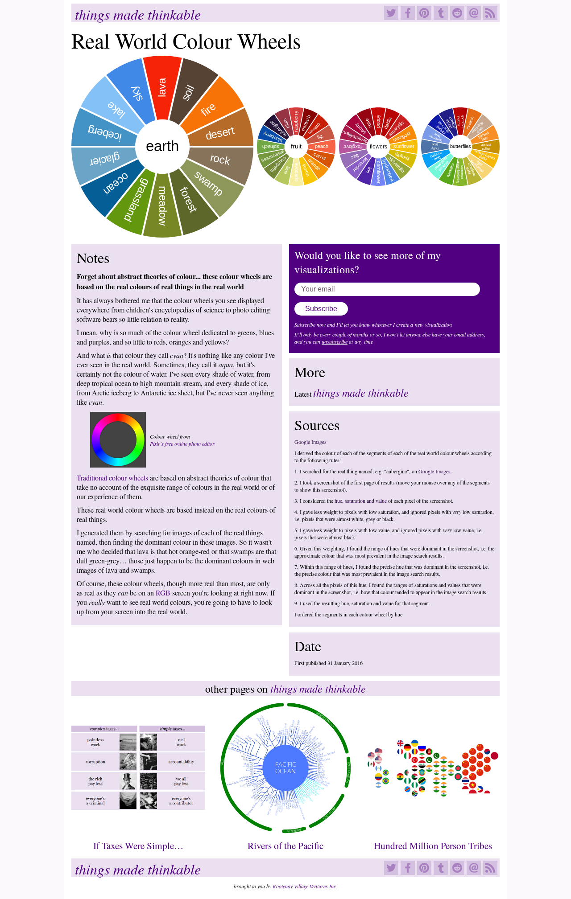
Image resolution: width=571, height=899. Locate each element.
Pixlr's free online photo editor (182, 443)
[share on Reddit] (458, 15)
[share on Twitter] (392, 15)
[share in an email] (475, 15)
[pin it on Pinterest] (425, 15)
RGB (163, 592)
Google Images (310, 441)
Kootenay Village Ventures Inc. (305, 886)
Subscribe (321, 308)
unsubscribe (335, 341)
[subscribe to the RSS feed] (491, 15)
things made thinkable (138, 14)
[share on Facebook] (409, 15)
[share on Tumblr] (442, 15)
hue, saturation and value (361, 500)
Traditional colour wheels (112, 477)
